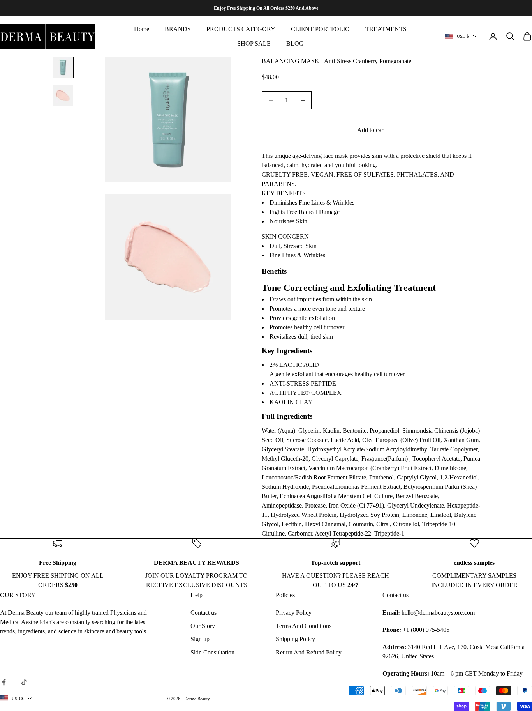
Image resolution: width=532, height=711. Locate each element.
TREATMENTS (386, 29)
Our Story (202, 626)
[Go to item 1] (63, 67)
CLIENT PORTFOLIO (320, 29)
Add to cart (371, 130)
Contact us (203, 612)
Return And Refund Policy (309, 652)
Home (141, 29)
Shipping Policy (295, 639)
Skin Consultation (212, 652)
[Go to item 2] (63, 95)
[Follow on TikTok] (24, 682)
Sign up (200, 639)
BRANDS (178, 29)
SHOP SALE (254, 43)
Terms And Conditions (303, 626)
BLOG (295, 43)
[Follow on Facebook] (4, 682)
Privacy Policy (294, 612)
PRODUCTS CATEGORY (240, 29)
